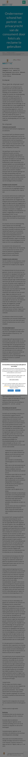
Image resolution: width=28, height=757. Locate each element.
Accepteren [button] (10, 390)
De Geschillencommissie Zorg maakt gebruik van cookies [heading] (14, 365)
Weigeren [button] (18, 390)
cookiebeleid (6, 386)
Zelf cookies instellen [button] (14, 379)
